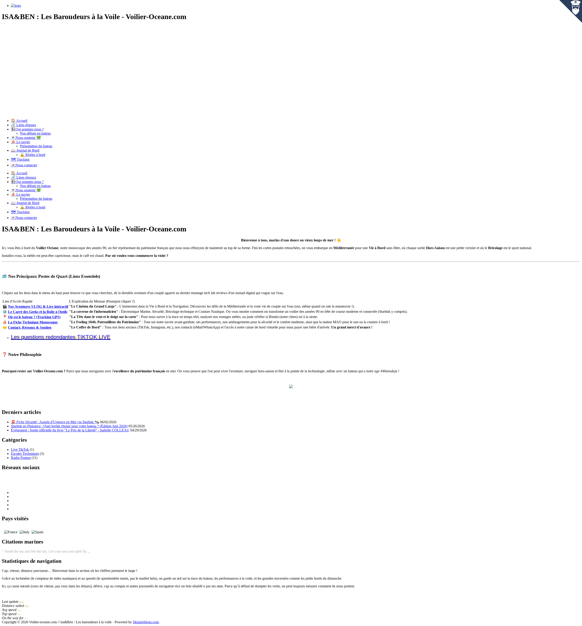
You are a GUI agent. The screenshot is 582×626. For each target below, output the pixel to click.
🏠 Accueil (19, 121)
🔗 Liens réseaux (23, 125)
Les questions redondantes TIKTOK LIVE (60, 337)
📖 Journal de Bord (25, 150)
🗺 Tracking (20, 159)
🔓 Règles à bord (32, 155)
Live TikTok (20, 449)
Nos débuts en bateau (35, 133)
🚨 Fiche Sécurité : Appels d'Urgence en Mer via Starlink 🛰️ (55, 422)
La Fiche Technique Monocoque (33, 322)
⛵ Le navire (20, 142)
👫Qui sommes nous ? (27, 129)
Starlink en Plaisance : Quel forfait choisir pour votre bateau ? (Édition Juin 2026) (69, 426)
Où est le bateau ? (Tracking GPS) (34, 317)
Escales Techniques (25, 454)
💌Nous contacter (24, 165)
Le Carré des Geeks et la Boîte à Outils (37, 312)
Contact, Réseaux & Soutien (29, 327)
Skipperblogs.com (146, 622)
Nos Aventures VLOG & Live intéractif (38, 306)
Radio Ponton (21, 458)
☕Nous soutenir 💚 (26, 138)
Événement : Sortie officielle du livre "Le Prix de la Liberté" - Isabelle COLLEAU (70, 430)
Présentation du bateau (36, 146)
